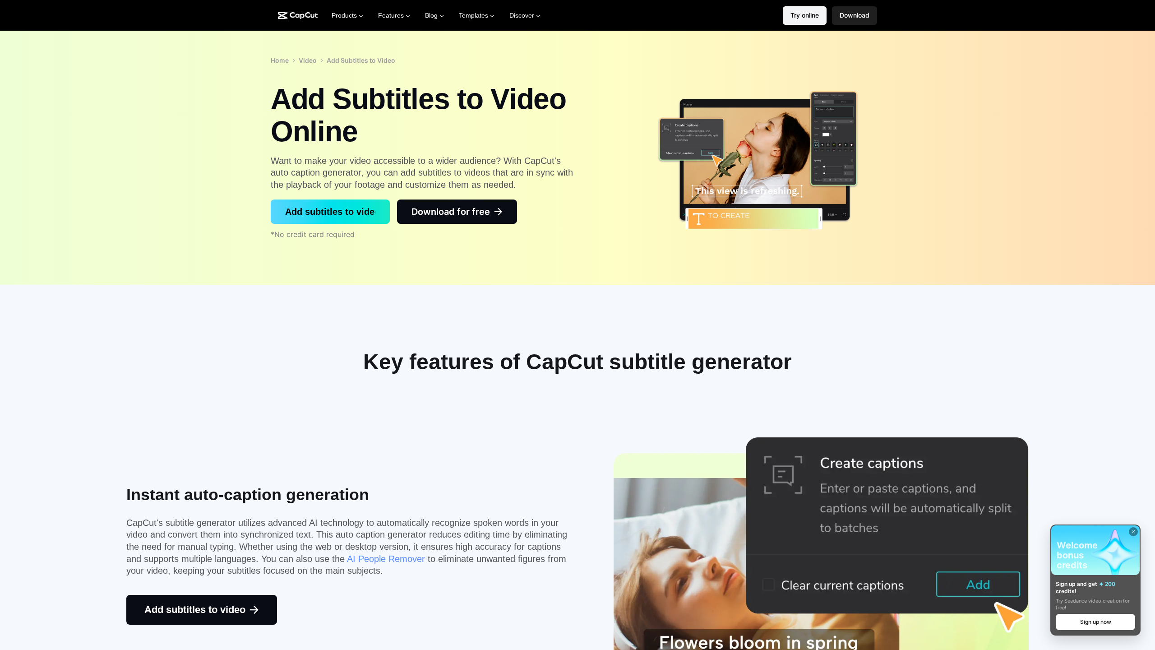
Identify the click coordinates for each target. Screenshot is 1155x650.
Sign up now (1095, 621)
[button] (854, 15)
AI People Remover (386, 559)
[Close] (1133, 531)
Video (308, 60)
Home (280, 60)
